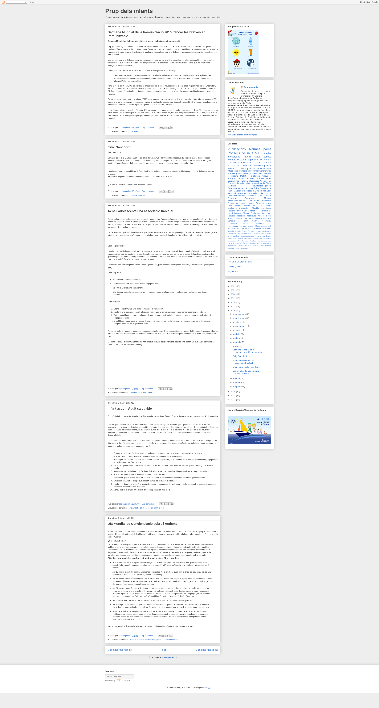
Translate (126, 680)
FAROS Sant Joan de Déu (240, 262)
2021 (233, 290)
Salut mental (234, 206)
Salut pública (262, 156)
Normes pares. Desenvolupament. (255, 226)
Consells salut (245, 171)
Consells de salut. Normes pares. (254, 178)
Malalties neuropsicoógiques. (260, 243)
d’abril (236, 346)
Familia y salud (235, 266)
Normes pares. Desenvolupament (255, 203)
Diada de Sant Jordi (138, 195)
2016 (233, 310)
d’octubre (238, 322)
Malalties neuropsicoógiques (238, 243)
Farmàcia (257, 191)
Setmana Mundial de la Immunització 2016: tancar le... (248, 351)
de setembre (239, 326)
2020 (233, 294)
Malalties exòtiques (250, 176)
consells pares (246, 168)
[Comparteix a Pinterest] (171, 127)
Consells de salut (150, 508)
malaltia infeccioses (251, 211)
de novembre (239, 318)
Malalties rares (234, 211)
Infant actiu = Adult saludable (130, 408)
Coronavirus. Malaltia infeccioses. (255, 208)
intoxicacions (247, 229)
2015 (233, 391)
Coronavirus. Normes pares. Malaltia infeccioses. (249, 172)
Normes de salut (244, 246)
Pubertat (150, 393)
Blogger (208, 687)
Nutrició (232, 159)
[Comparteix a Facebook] (169, 127)
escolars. (231, 248)
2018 (233, 302)
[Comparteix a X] (166, 127)
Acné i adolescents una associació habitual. (141, 211)
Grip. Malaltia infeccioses (242, 238)
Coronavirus (233, 203)
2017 (233, 306)
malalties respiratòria (262, 229)
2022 (233, 286)
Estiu (161, 508)
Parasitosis (262, 216)
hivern (247, 156)
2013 (233, 400)
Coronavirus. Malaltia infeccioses (243, 181)
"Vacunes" (134, 131)
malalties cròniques (241, 248)
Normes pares (260, 149)
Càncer (246, 213)
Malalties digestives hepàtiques (242, 216)
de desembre (239, 314)
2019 (233, 298)
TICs (239, 229)
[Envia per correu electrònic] (160, 127)
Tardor (256, 171)
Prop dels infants (129, 11)
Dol (250, 200)
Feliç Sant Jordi (119, 147)
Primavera (232, 229)
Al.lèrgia (231, 218)
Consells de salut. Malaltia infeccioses (249, 189)
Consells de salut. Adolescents (259, 231)
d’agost (237, 330)
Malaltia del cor (259, 238)
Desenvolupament (262, 165)
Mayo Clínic (233, 271)
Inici (164, 650)
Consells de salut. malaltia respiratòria (249, 221)
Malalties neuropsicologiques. (261, 241)
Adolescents (265, 181)
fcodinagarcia (251, 87)
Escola (133, 640)
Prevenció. (266, 200)
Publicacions (237, 149)
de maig (237, 342)
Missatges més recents (120, 650)
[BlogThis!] (163, 127)
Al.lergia (231, 178)
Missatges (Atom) (169, 657)
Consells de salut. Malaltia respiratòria (246, 183)
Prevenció (265, 159)
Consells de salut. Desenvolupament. (253, 218)
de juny (237, 338)
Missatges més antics (207, 650)
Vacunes (232, 162)
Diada (268, 183)
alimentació (233, 168)
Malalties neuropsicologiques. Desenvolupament (157, 640)
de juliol (237, 334)
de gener (237, 386)
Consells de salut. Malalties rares (239, 233)
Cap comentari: (148, 127)
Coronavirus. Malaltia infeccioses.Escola (249, 224)
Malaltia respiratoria (248, 159)
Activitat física (136, 508)
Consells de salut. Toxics (237, 231)
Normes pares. (258, 246)
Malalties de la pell (138, 393)
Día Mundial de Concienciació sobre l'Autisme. (143, 524)
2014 (233, 395)
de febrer (238, 382)
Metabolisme (232, 246)
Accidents (257, 168)
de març (237, 378)
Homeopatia (233, 226)
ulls (269, 216)
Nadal (256, 200)
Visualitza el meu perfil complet (242, 135)
